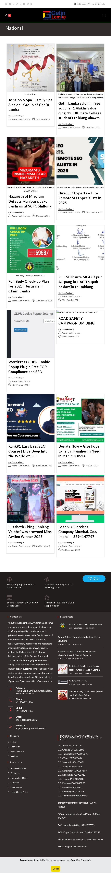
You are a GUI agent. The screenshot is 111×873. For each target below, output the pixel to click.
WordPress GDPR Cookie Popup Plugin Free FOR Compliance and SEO (29, 367)
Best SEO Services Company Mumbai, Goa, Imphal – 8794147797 (77, 532)
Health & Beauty (17, 751)
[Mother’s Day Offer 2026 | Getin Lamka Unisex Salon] (62, 694)
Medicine (14, 756)
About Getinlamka (18, 768)
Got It (55, 868)
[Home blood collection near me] (62, 626)
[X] (6, 4)
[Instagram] (20, 4)
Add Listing (82, 4)
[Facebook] (10, 4)
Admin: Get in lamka (21, 119)
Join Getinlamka (97, 4)
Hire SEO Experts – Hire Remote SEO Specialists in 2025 (79, 198)
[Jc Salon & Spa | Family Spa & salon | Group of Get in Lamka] (62, 669)
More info (86, 860)
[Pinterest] (13, 4)
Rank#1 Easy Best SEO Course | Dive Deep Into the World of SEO (28, 451)
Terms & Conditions (19, 778)
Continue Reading (16, 116)
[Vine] (28, 4)
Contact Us (15, 773)
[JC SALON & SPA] (62, 682)
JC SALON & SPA (78, 680)
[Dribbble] (17, 4)
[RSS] (31, 4)
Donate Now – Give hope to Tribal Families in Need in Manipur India (79, 451)
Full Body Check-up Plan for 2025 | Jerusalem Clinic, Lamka (28, 286)
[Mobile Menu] (104, 15)
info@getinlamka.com (26, 719)
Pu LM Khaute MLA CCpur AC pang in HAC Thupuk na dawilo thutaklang (80, 282)
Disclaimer (15, 782)
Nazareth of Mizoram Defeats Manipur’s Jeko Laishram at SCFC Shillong (29, 201)
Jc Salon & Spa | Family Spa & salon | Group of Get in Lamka (30, 105)
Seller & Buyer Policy (19, 792)
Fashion (14, 742)
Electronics (15, 747)
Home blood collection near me (85, 624)
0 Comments (89, 628)
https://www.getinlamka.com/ (30, 728)
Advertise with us (94, 579)
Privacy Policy (16, 787)
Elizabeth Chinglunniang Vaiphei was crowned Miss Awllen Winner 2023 (30, 532)
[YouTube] (24, 4)
